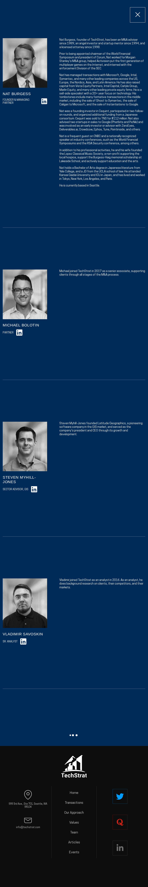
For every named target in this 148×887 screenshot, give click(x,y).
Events (74, 852)
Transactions (74, 803)
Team (74, 832)
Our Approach (74, 813)
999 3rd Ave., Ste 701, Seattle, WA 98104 (28, 805)
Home (74, 793)
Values (74, 822)
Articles (74, 842)
